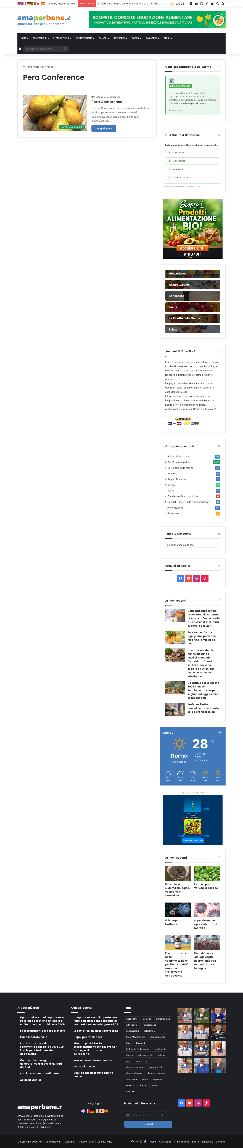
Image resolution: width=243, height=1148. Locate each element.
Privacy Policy (87, 1141)
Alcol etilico (177, 152)
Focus (170, 490)
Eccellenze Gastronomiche (182, 496)
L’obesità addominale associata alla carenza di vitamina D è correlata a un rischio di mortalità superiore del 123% (203, 618)
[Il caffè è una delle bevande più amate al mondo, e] (185, 1015)
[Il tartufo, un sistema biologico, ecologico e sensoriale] (178, 873)
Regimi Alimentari (177, 479)
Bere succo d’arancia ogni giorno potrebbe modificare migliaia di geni (201, 638)
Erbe (128, 1043)
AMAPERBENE (39, 38)
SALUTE (103, 38)
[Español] (43, 3)
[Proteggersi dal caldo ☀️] (201, 1015)
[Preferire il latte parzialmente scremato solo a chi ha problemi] (175, 709)
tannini (154, 1085)
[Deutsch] (29, 3)
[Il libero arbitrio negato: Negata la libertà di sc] (201, 1048)
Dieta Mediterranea (135, 1037)
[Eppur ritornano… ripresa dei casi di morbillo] (207, 910)
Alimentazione (175, 507)
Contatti (220, 1141)
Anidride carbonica (180, 177)
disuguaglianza (157, 1037)
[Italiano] (33, 3)
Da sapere (151, 38)
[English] (19, 3)
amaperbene (150, 1024)
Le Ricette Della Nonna (137, 1049)
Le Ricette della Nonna (180, 467)
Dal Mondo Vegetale (178, 462)
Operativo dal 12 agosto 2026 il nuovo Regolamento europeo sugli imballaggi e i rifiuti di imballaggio (203, 690)
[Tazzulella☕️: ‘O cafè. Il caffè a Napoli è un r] (185, 1065)
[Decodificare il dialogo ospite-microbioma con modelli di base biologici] (207, 942)
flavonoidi (140, 1043)
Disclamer (70, 1141)
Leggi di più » (104, 128)
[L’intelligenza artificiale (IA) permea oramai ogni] (218, 1032)
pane (128, 1061)
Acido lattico (177, 161)
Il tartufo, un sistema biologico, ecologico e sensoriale (177, 889)
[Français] (24, 3)
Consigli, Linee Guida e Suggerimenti (188, 502)
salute (145, 1079)
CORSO (135, 38)
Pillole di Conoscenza (179, 456)
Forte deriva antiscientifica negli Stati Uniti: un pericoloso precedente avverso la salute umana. (152, 3)
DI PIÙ (167, 38)
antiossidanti (132, 1031)
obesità (129, 1055)
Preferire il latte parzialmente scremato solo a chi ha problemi (203, 708)
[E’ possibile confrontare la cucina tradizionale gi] (218, 1015)
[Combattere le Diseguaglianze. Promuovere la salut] (218, 1065)
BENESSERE (119, 38)
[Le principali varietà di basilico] (207, 873)
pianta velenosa (134, 1073)
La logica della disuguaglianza (193, 792)
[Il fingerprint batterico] (178, 910)
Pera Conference (106, 101)
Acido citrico (177, 169)
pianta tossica (157, 1067)
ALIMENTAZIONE (84, 38)
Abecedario (173, 473)
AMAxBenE (165, 1141)
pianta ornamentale (135, 1067)
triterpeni (130, 1091)
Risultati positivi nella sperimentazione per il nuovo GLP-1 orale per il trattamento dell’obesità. (176, 964)
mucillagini (159, 1049)
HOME (23, 38)
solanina (130, 1085)
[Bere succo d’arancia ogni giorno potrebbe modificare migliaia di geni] (175, 637)
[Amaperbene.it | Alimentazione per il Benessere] (50, 20)
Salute (171, 484)
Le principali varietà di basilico (206, 886)
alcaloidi (146, 1018)
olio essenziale (145, 1055)
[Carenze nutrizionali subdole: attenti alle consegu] (218, 1048)
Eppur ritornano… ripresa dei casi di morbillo (205, 924)
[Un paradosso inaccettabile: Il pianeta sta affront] (185, 1048)
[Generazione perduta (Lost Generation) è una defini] (185, 1032)
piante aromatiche (156, 1073)
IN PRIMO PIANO (61, 38)
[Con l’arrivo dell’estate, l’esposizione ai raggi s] (201, 1032)
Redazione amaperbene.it (107, 97)
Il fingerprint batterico (173, 922)
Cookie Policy (104, 1141)
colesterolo (149, 1031)
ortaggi (161, 1055)
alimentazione (163, 1018)
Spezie (142, 1085)
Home (28, 66)
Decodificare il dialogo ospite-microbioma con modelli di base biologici (205, 960)
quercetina (131, 1079)
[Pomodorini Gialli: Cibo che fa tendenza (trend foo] (201, 1065)
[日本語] (38, 3)
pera (138, 1061)
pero (148, 1061)
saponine (157, 1079)
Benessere (173, 513)
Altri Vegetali (132, 1024)
